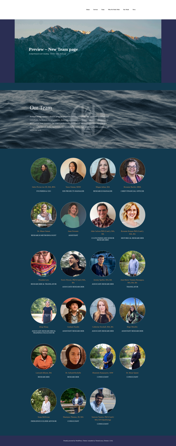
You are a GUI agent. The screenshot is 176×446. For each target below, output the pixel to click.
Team (102, 9)
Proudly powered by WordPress (72, 440)
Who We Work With (114, 9)
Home (88, 9)
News (134, 9)
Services (95, 9)
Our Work (126, 9)
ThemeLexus (99, 440)
